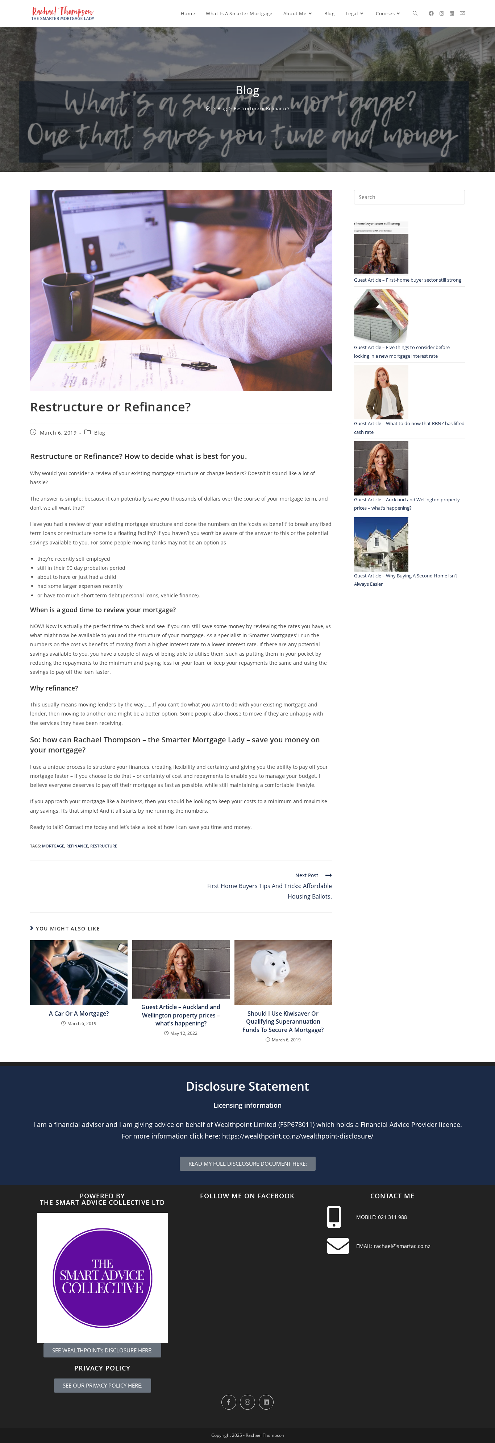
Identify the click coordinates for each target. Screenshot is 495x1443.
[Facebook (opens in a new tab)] (431, 13)
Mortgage (53, 846)
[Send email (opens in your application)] (462, 13)
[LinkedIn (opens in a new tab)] (452, 13)
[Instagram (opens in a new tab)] (442, 13)
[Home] (208, 108)
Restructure (103, 846)
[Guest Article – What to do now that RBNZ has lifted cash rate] (381, 392)
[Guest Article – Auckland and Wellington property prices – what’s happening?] (381, 468)
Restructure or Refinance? (262, 108)
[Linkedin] (266, 1402)
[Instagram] (247, 1402)
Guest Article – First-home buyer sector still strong (407, 280)
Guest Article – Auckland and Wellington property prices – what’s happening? (180, 1015)
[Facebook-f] (229, 1402)
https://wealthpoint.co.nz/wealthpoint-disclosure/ (298, 1136)
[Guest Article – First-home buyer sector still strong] (381, 248)
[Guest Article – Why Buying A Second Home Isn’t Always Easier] (381, 544)
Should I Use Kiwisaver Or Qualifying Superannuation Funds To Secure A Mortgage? (283, 1021)
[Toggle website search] (415, 13)
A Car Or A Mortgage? (79, 1013)
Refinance (77, 846)
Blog (99, 432)
